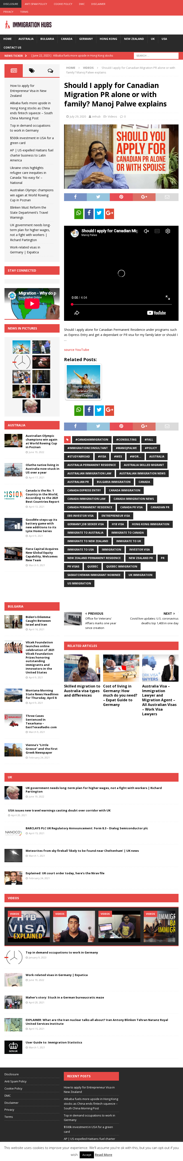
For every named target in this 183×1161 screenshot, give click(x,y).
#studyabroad (78, 456)
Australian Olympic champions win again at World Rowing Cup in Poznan (32, 195)
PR (162, 558)
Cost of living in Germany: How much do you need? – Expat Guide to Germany (120, 695)
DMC (82, 4)
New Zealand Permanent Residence (94, 558)
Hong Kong (108, 39)
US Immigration (79, 583)
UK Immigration (140, 575)
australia (156, 456)
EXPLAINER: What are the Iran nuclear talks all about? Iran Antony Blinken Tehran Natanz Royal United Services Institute (97, 1022)
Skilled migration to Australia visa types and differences (82, 691)
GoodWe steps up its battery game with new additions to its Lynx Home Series (41, 525)
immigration (111, 549)
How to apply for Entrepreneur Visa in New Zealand (28, 90)
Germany (86, 39)
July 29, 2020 (78, 116)
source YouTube (76, 350)
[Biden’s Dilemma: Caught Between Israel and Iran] (13, 621)
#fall (149, 439)
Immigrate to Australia (85, 533)
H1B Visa (118, 524)
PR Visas (73, 566)
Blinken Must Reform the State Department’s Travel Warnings (29, 212)
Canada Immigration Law (86, 499)
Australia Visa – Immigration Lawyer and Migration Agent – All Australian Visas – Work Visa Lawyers (159, 700)
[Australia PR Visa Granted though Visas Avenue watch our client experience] (119, 926)
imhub (96, 116)
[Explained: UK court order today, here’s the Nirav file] (13, 878)
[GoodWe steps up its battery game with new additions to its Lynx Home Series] (13, 524)
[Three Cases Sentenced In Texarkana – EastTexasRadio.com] (13, 720)
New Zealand (134, 39)
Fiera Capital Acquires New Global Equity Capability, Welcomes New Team (42, 554)
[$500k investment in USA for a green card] (41, 362)
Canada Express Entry (84, 490)
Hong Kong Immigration (150, 524)
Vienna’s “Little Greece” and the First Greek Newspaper (42, 748)
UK (153, 39)
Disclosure (10, 4)
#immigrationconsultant (87, 448)
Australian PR (78, 482)
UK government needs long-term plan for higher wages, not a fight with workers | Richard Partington (94, 790)
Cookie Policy (63, 4)
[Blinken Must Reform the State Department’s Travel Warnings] (41, 391)
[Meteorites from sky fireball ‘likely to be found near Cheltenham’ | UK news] (13, 855)
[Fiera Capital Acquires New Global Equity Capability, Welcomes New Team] (13, 553)
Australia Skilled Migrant (144, 465)
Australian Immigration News (142, 473)
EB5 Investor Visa (80, 516)
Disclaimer (98, 4)
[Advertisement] (116, 599)
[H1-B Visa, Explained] (29, 926)
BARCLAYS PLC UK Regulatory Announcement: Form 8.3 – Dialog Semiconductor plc (87, 828)
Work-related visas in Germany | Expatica (57, 975)
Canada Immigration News (134, 499)
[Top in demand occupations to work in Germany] (21, 362)
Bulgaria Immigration (114, 482)
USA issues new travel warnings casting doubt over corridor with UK (59, 810)
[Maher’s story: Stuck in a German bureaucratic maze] (13, 1002)
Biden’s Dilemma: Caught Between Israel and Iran (38, 620)
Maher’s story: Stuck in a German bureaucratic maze (65, 997)
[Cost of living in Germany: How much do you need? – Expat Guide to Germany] (121, 668)
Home (7, 39)
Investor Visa (139, 549)
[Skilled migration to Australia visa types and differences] (82, 668)
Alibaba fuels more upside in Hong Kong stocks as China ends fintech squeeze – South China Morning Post (91, 1103)
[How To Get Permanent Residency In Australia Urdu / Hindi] (74, 926)
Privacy (8, 11)
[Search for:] (156, 55)
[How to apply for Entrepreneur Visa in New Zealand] (21, 347)
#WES (118, 456)
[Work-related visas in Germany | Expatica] (13, 979)
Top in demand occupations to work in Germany (62, 952)
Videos (112, 116)
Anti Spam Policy (36, 4)
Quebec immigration (121, 566)
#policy (151, 448)
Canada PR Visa (131, 507)
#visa (102, 456)
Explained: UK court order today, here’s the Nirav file (65, 873)
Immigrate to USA (80, 549)
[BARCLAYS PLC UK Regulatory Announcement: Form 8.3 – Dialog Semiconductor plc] (13, 833)
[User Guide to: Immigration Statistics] (13, 1047)
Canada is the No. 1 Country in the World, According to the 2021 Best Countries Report (42, 496)
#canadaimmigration (91, 439)
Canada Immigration (124, 490)
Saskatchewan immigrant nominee (94, 575)
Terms (24, 11)
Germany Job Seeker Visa (85, 524)
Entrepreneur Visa (116, 516)
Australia (26, 39)
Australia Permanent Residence (91, 465)
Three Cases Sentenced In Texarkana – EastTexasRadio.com (41, 721)
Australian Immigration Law (89, 473)
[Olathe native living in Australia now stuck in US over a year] (13, 469)
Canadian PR (160, 507)
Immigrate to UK (128, 541)
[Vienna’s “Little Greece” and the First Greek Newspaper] (13, 749)
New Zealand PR (141, 558)
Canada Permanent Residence (89, 507)
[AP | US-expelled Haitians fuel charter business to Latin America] (21, 376)
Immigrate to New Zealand (87, 541)
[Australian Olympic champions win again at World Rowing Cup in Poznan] (21, 391)
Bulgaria (47, 39)
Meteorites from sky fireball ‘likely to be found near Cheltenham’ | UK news (82, 851)
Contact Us (12, 47)
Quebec (92, 566)
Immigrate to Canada (127, 533)
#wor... (135, 456)
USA (164, 39)
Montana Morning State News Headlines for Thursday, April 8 (42, 694)
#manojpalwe (126, 448)
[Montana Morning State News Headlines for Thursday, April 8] (13, 695)
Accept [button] (86, 1155)
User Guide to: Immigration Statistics (54, 1042)
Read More (103, 1154)
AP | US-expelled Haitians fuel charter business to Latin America (31, 155)
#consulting (126, 439)
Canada (66, 39)
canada (144, 482)
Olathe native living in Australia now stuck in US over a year (42, 468)
